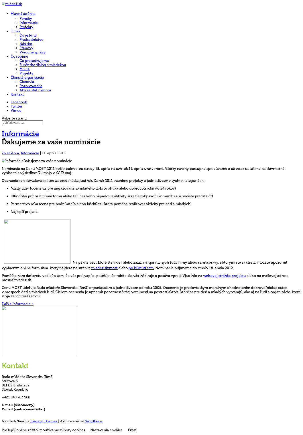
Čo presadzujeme (34, 61)
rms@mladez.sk (48, 405)
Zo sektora (10, 153)
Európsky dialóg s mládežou (43, 65)
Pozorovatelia (31, 86)
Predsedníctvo (31, 39)
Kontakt (17, 94)
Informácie (29, 23)
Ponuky (26, 18)
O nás (15, 31)
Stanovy (26, 48)
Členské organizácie (27, 77)
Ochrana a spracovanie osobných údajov (36, 413)
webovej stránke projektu (224, 276)
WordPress (93, 421)
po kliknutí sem (141, 268)
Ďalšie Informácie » (17, 304)
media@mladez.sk (61, 409)
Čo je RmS (28, 35)
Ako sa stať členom (35, 90)
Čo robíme (19, 56)
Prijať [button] (132, 430)
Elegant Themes (43, 421)
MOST (25, 69)
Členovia (27, 82)
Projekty (26, 27)
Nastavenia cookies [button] (106, 430)
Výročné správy (33, 52)
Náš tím (26, 44)
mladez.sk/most (104, 268)
